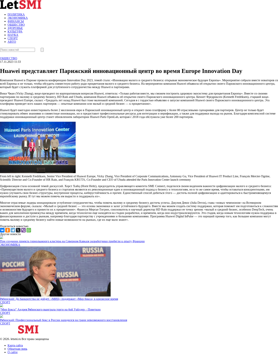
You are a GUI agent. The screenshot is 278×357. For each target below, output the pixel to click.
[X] (18, 230)
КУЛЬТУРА (15, 31)
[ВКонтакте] (2, 230)
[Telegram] (13, 230)
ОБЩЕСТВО (16, 24)
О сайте (13, 352)
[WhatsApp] (28, 230)
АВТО (12, 41)
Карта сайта (15, 345)
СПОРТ (13, 38)
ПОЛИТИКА (16, 14)
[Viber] (23, 230)
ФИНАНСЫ (16, 21)
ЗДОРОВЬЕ (15, 28)
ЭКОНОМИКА (18, 17)
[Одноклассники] (7, 230)
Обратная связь (17, 348)
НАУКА (13, 34)
